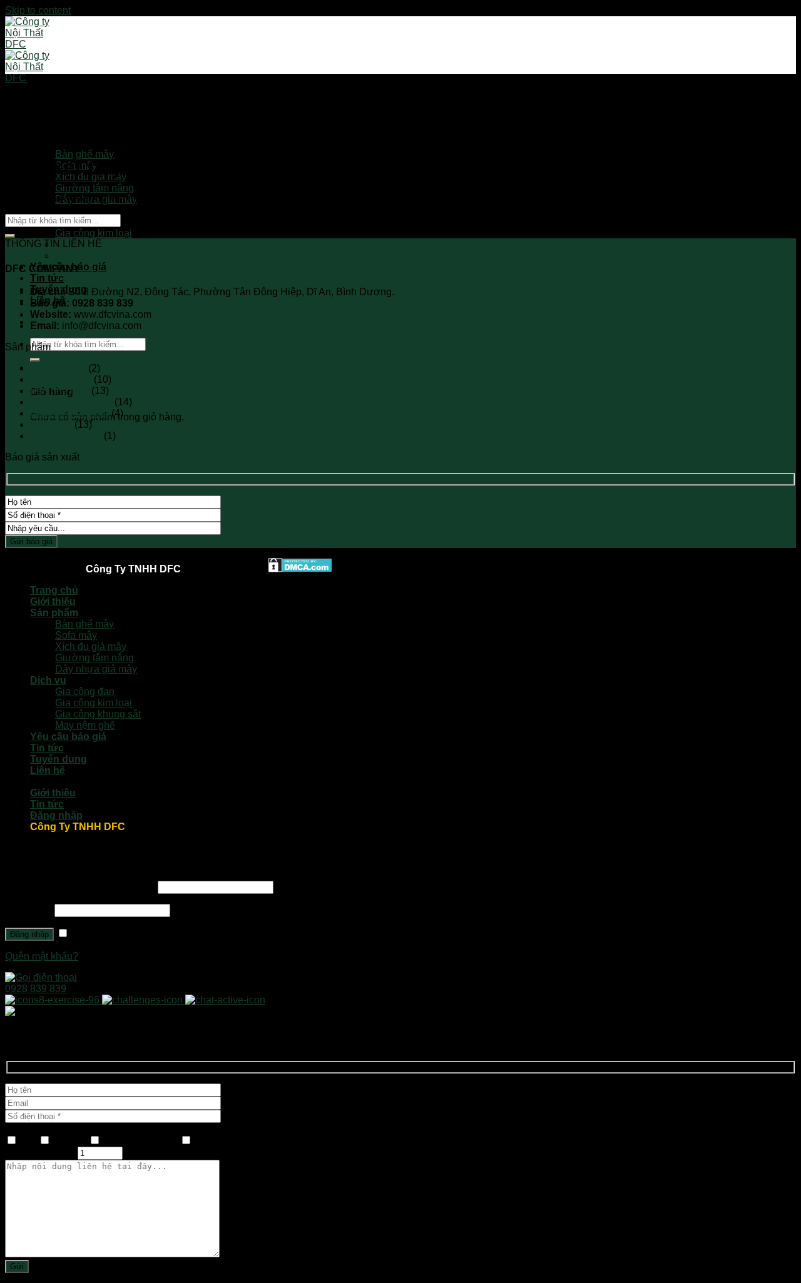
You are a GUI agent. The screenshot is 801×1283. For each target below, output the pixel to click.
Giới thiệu (53, 601)
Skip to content (38, 10)
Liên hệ (47, 770)
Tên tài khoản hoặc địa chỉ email (80, 886)
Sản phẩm (54, 143)
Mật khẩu (28, 910)
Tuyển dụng (58, 759)
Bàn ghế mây (84, 154)
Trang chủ (54, 590)
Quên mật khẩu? (41, 956)
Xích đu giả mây (65, 435)
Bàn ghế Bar (58, 368)
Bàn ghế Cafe (60, 379)
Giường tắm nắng (94, 188)
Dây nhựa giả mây (71, 402)
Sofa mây (51, 424)
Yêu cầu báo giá (68, 736)
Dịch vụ (48, 210)
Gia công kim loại (93, 233)
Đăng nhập (29, 934)
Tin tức (47, 278)
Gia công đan (85, 691)
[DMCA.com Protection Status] (299, 569)
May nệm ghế (85, 255)
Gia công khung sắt (98, 714)
